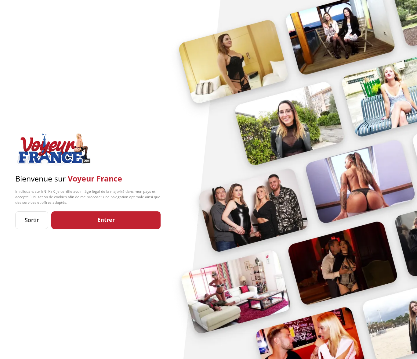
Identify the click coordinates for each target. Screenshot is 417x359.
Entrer (106, 219)
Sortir (32, 220)
